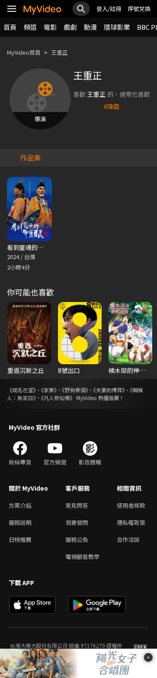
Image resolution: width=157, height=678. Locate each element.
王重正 (59, 52)
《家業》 (49, 389)
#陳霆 (111, 106)
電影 (50, 27)
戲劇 (70, 27)
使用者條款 (131, 505)
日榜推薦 (20, 539)
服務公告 (76, 539)
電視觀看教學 (82, 556)
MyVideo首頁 (24, 52)
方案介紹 (20, 505)
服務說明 (20, 522)
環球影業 (117, 27)
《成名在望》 (21, 389)
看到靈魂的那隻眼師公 (37, 247)
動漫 (90, 27)
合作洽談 (128, 539)
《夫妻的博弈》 (109, 389)
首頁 (10, 27)
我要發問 (76, 522)
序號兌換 (139, 8)
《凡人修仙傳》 (58, 397)
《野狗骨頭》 (75, 389)
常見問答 (76, 505)
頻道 (30, 27)
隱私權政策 (131, 522)
